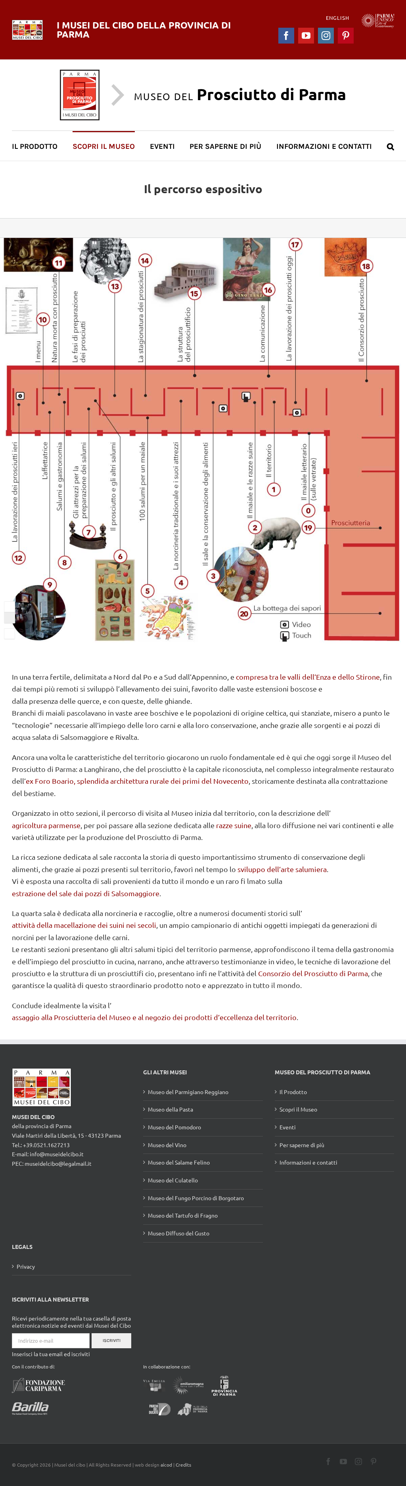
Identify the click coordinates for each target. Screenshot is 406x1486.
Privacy (26, 1266)
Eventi (288, 1127)
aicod (166, 1464)
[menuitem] (39, 146)
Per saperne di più (302, 1144)
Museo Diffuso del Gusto (178, 1233)
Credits (183, 1464)
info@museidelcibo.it (57, 1153)
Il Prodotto (293, 1091)
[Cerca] (390, 146)
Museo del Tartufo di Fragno (183, 1215)
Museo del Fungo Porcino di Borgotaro (196, 1197)
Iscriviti (112, 1340)
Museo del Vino (167, 1144)
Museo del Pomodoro (174, 1127)
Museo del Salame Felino (179, 1162)
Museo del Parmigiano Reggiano (188, 1091)
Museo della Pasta (170, 1109)
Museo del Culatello (173, 1180)
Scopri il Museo (298, 1109)
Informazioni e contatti (308, 1162)
